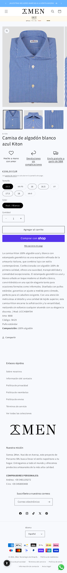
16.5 (43, 186)
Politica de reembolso (17, 392)
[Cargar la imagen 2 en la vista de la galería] (33, 119)
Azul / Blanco (13, 205)
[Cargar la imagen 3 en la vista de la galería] (54, 119)
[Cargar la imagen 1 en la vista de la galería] (12, 119)
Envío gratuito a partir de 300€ (56, 160)
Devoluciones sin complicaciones (33, 161)
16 (32, 186)
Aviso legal (46, 566)
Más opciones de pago (33, 246)
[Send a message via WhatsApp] (61, 567)
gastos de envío (11, 176)
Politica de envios (15, 399)
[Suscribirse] (49, 502)
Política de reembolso (49, 557)
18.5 (31, 194)
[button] (6, 11)
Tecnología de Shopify (29, 557)
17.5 (8, 193)
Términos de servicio (16, 406)
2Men (17, 557)
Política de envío (55, 562)
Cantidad (6, 212)
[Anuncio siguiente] (61, 3)
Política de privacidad (17, 385)
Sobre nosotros (14, 371)
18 (19, 193)
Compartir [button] (10, 337)
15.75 (22, 187)
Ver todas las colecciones (19, 413)
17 (56, 187)
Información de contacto (29, 566)
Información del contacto (19, 378)
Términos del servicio (37, 562)
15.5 (8, 186)
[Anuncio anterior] (5, 3)
